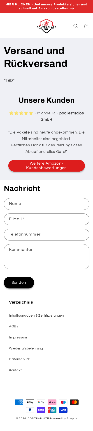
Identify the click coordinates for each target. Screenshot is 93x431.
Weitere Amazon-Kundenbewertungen (46, 165)
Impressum (18, 337)
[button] (6, 25)
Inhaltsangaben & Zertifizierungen (36, 315)
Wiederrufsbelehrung (26, 348)
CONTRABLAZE (38, 418)
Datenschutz (19, 359)
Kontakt (15, 370)
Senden (19, 282)
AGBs (13, 326)
